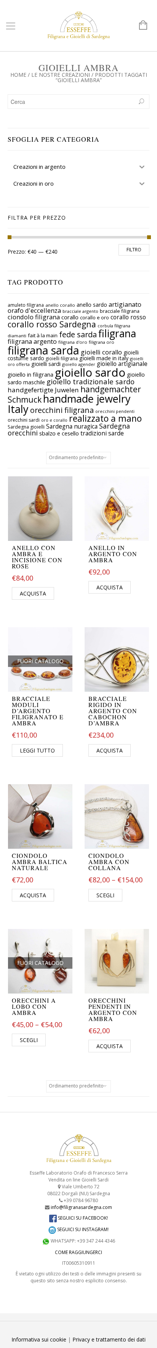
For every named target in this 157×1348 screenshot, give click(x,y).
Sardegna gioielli (26, 427)
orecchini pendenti (115, 411)
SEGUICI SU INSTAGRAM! (82, 1229)
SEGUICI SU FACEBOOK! (82, 1218)
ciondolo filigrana (34, 316)
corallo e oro (94, 317)
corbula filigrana (114, 326)
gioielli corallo (101, 352)
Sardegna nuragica (72, 426)
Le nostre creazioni (60, 74)
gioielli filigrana (62, 358)
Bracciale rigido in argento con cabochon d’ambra (112, 710)
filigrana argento (32, 341)
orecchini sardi (24, 420)
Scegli (105, 895)
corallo (69, 317)
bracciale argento (80, 311)
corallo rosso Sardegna (52, 324)
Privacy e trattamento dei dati (109, 1339)
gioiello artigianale (122, 364)
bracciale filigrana (119, 310)
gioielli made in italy (103, 358)
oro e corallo (54, 420)
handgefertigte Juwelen (43, 389)
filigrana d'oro (72, 342)
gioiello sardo (90, 372)
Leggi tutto (37, 750)
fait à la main (43, 335)
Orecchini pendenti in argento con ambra (112, 1009)
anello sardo (92, 304)
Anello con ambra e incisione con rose (37, 557)
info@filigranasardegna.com (81, 1207)
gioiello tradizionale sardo (90, 381)
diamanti (17, 335)
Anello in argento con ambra (112, 554)
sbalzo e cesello (59, 433)
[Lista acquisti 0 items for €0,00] (139, 25)
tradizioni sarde (102, 433)
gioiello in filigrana (30, 374)
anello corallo (60, 305)
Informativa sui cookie (38, 1339)
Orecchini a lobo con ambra (34, 1006)
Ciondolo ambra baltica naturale (39, 861)
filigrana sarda (43, 350)
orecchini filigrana (62, 410)
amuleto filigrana (26, 305)
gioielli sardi (46, 363)
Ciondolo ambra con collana (109, 861)
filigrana (117, 333)
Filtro (134, 249)
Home (18, 74)
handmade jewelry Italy (69, 404)
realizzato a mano (105, 418)
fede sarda (78, 334)
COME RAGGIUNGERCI (78, 1252)
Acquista (33, 593)
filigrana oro (101, 342)
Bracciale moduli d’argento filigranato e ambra (38, 710)
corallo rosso (128, 317)
